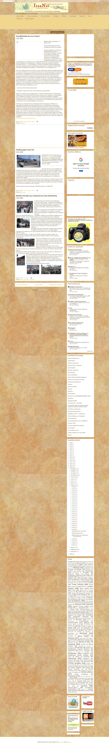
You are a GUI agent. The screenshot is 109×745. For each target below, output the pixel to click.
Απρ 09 (74, 521)
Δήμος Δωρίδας (71, 367)
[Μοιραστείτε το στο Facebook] (21, 38)
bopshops (61, 742)
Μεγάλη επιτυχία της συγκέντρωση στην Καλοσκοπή (36, 196)
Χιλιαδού (91, 682)
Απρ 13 (74, 515)
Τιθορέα (69, 672)
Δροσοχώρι (78, 596)
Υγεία (71, 678)
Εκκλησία (83, 599)
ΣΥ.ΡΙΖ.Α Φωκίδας (72, 418)
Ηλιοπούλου (90, 607)
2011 (71, 463)
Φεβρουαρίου (74, 549)
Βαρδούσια (79, 581)
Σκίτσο (85, 664)
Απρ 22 (74, 503)
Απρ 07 (74, 525)
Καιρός (90, 16)
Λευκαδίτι (83, 626)
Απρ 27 (74, 492)
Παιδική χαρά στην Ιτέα (25, 150)
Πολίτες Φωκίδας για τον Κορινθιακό (76, 416)
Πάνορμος (81, 646)
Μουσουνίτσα (83, 638)
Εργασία (78, 604)
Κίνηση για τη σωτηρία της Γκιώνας (76, 379)
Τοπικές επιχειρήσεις (32, 16)
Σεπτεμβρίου (74, 475)
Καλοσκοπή (26, 279)
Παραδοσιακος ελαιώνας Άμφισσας (78, 649)
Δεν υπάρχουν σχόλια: (29, 121)
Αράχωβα (70, 576)
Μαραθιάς (79, 631)
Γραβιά (79, 586)
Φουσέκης (79, 679)
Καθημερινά (70, 615)
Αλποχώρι (88, 569)
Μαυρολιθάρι (71, 633)
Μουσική (71, 638)
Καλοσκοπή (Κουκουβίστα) (74, 381)
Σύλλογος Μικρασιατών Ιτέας (76, 669)
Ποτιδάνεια (70, 660)
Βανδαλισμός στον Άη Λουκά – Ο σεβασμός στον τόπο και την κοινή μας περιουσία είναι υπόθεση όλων (80, 289)
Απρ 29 (74, 488)
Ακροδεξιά (87, 568)
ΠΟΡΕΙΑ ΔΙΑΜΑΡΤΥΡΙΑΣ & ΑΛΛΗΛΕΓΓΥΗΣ (79, 342)
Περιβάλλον (22, 123)
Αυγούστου (73, 477)
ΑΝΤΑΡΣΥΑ (90, 564)
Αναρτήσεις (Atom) (42, 289)
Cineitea (70, 561)
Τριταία (91, 676)
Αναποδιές (86, 572)
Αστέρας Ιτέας (72, 578)
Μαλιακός (89, 630)
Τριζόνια (87, 676)
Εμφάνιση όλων (90, 351)
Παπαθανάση (79, 647)
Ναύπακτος (70, 398)
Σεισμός (88, 663)
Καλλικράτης (89, 615)
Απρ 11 (74, 517)
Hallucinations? (71, 360)
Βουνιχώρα (70, 582)
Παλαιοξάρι (89, 646)
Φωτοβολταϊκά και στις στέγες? (28, 36)
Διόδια (71, 596)
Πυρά (82, 660)
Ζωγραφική (82, 608)
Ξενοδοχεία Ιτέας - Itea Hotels (75, 403)
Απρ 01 (74, 545)
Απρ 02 (74, 543)
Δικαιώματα (84, 594)
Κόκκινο (89, 625)
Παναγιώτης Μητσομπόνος (74, 411)
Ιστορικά (90, 611)
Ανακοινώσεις (89, 571)
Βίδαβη (74, 581)
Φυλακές (87, 679)
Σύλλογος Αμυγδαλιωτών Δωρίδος (76, 425)
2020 (71, 446)
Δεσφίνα (74, 593)
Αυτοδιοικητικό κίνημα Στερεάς (80, 579)
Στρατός (70, 666)
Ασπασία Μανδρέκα (88, 576)
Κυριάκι (84, 625)
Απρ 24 (74, 499)
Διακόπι (69, 594)
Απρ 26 (74, 494)
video (83, 561)
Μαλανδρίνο (81, 630)
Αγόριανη (83, 566)
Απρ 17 (74, 507)
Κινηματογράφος (84, 621)
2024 (71, 444)
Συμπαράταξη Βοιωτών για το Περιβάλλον (77, 420)
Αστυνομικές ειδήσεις (86, 578)
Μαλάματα (73, 630)
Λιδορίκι (70, 628)
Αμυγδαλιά (70, 571)
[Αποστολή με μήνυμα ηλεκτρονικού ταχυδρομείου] (16, 38)
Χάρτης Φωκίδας (29, 18)
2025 (71, 442)
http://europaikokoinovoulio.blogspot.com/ (26, 118)
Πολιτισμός (19, 18)
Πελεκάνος (87, 650)
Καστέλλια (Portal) (72, 386)
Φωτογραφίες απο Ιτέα (73, 430)
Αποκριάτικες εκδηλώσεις (75, 575)
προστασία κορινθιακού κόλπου (80, 690)
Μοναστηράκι (87, 635)
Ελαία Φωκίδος (71, 372)
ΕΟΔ (69, 597)
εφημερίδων (83, 121)
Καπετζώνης (80, 618)
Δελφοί (91, 591)
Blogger (69, 742)
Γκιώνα (21, 279)
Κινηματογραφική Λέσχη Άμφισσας (78, 622)
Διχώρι (92, 594)
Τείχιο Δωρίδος (71, 427)
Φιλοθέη (72, 679)
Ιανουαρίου (73, 551)
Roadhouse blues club (73, 363)
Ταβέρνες (90, 670)
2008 (71, 554)
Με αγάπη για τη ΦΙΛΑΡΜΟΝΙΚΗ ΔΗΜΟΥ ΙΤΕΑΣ (79, 396)
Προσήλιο (78, 660)
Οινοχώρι (83, 644)
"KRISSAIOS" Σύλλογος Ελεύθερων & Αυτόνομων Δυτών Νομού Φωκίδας (79, 334)
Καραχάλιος (88, 618)
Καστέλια (70, 384)
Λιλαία (78, 627)
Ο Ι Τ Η (71, 341)
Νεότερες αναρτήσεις (22, 284)
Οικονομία (71, 644)
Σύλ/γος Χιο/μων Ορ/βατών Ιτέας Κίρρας (80, 667)
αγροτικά (84, 686)
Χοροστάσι (90, 684)
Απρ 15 (74, 511)
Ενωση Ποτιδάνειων (72, 374)
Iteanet (77, 561)
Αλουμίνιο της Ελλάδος (74, 569)
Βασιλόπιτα (87, 581)
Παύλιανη (81, 650)
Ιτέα (72, 612)
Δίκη (76, 591)
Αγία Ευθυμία (74, 566)
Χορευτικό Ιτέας (82, 684)
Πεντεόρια (87, 652)
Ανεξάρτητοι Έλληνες (73, 573)
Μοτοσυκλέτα (70, 636)
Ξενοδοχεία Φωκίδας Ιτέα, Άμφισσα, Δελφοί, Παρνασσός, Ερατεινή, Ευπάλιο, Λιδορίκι (78, 406)
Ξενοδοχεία (56, 16)
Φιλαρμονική (90, 678)
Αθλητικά (64, 16)
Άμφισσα (79, 563)
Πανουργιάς (70, 647)
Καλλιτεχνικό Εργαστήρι (80, 616)
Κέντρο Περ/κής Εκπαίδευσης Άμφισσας (77, 377)
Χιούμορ (73, 684)
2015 (71, 455)
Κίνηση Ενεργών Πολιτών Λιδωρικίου (76, 613)
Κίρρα (89, 613)
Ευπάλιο (70, 608)
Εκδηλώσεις (74, 599)
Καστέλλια (79, 619)
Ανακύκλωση (75, 572)
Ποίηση (69, 656)
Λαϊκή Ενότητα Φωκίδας (76, 249)
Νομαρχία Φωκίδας (72, 400)
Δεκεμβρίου (73, 468)
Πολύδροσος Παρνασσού (76, 286)
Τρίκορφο (82, 676)
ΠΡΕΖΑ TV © (73, 266)
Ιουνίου (73, 481)
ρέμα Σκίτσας (71, 692)
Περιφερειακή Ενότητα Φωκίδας (78, 655)
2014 (71, 457)
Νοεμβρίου (73, 470)
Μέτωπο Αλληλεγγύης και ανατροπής (77, 629)
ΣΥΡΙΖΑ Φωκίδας (74, 663)
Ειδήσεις (90, 597)
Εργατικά (89, 604)
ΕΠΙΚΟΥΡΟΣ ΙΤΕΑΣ (74, 346)
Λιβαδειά (89, 626)
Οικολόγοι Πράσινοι (86, 642)
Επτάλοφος (88, 602)
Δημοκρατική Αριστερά (84, 593)
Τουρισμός (82, 16)
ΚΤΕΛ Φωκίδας (71, 393)
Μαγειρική (90, 629)
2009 (71, 467)
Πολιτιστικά (72, 658)
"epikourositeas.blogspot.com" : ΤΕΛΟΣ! (78, 347)
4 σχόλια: (26, 277)
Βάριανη (70, 581)
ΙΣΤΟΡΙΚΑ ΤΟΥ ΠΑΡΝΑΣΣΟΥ (76, 294)
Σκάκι (75, 664)
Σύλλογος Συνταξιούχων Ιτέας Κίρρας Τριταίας (80, 670)
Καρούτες (70, 619)
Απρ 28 (74, 490)
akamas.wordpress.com (73, 358)
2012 (71, 461)
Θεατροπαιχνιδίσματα (85, 609)
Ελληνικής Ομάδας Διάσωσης (76, 602)
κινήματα (90, 689)
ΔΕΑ (85, 586)
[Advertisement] (42, 25)
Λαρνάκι (76, 626)
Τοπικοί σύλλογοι (45, 16)
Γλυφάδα (73, 586)
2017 (71, 451)
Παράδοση (88, 647)
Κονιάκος (88, 624)
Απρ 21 (74, 505)
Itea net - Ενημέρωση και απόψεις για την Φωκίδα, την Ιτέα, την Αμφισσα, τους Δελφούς (80, 259)
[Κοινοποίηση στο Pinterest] (22, 38)
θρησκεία (83, 689)
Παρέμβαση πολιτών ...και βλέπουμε (76, 413)
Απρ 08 (74, 523)
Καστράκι (89, 619)
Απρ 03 (74, 540)
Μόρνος (91, 638)
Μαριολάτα (88, 631)
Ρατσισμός (87, 661)
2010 (71, 465)
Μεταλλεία (32, 279)
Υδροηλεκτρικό (81, 678)
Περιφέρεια (86, 653)
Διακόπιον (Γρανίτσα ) (73, 370)
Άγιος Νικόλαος (71, 563)
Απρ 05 (74, 529)
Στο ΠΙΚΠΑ (72, 329)
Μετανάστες (71, 635)
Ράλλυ (78, 661)
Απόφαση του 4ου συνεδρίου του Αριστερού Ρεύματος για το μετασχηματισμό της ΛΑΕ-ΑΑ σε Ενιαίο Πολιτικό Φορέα (80, 252)
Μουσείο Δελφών (83, 636)
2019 (71, 449)
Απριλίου (73, 485)
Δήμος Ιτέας (23, 192)
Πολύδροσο (86, 658)
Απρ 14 (74, 513)
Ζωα (76, 607)
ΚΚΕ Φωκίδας (81, 612)
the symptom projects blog (76, 322)
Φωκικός (79, 681)
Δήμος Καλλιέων (84, 590)
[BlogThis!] (18, 38)
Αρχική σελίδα (20, 16)
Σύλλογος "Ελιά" (72, 423)
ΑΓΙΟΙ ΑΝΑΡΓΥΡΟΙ (72, 564)
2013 (71, 459)
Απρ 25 (74, 497)
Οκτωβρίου (73, 473)
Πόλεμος (87, 660)
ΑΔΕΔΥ (81, 564)
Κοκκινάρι (81, 624)
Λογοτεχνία (86, 628)
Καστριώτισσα (71, 621)
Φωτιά (88, 681)
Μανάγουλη (70, 631)
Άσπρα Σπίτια (88, 563)
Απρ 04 (74, 538)
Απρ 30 (74, 486)
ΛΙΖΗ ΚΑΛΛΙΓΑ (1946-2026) (75, 323)
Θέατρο (72, 609)
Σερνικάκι (70, 664)
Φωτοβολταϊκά (71, 682)
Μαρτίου (73, 547)
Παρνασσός (71, 650)
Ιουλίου (73, 479)
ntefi (71, 308)
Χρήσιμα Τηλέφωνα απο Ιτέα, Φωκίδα (76, 432)
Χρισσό (69, 435)
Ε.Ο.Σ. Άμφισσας (86, 596)
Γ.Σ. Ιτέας (78, 582)
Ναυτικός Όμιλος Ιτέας (86, 640)
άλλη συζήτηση (49, 156)
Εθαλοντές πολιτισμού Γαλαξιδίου (78, 597)
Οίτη (77, 642)
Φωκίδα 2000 (71, 681)
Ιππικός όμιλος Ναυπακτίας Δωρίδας (76, 610)
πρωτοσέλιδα (77, 121)
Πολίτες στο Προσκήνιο (82, 656)
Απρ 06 (74, 527)
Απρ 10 (74, 519)
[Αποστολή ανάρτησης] (37, 121)
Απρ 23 (74, 501)
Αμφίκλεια (79, 571)
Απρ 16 (74, 509)
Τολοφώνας (75, 672)
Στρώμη (76, 666)
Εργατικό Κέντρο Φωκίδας (81, 606)
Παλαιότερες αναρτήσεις (56, 284)
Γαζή (85, 582)
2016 (71, 453)
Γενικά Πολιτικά (77, 584)
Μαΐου (72, 483)
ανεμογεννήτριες (72, 687)
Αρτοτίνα (79, 576)
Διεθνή (75, 594)
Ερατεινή (70, 604)
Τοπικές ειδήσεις (87, 672)
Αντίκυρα (87, 573)
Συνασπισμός (84, 666)
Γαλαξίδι (90, 582)
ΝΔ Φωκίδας (73, 640)
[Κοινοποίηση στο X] (19, 38)
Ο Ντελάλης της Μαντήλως (74, 409)
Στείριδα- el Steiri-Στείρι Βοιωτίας (78, 301)
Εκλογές (90, 599)
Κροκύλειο (70, 391)
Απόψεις (87, 575)
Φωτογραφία (73, 16)
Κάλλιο (90, 612)
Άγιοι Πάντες (88, 561)
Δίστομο (84, 591)
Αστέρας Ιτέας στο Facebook (74, 365)
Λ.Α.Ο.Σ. (70, 626)
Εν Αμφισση (73, 328)
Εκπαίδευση (76, 601)
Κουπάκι (70, 389)
